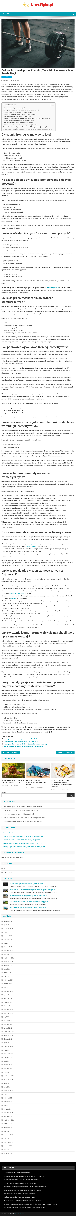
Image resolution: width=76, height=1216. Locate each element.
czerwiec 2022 (8, 1046)
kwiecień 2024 (8, 998)
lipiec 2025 (7, 969)
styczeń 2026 (8, 947)
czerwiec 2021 (8, 1090)
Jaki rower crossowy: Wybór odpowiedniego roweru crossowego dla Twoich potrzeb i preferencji (62, 783)
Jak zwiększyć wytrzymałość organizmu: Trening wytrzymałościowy (25, 1186)
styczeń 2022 (8, 1065)
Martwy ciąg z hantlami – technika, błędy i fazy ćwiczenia (21, 810)
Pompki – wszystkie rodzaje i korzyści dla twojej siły (20, 1183)
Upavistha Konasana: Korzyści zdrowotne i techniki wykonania (23, 821)
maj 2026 (7, 932)
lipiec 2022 (7, 1043)
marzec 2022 (8, 1057)
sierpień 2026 (8, 921)
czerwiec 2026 (8, 928)
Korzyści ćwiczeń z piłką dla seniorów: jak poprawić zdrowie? (22, 1200)
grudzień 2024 (8, 991)
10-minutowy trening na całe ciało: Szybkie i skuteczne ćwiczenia (13, 781)
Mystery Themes (19, 1214)
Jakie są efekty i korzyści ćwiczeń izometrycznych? (18, 112)
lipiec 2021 (7, 1087)
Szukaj (3, 792)
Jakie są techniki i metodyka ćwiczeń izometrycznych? (19, 120)
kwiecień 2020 (8, 1142)
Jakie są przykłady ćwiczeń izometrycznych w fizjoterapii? (20, 125)
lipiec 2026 (7, 925)
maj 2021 (7, 1094)
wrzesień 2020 (8, 1124)
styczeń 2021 (8, 1109)
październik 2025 (9, 958)
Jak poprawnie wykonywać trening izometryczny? (17, 116)
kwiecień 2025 (8, 980)
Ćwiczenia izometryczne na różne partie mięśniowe (18, 122)
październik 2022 (9, 1032)
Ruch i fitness (6, 77)
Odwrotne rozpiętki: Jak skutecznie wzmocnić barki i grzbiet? (23, 806)
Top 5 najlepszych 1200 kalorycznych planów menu (20, 1197)
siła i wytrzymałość (53, 288)
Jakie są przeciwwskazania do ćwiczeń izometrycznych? (20, 114)
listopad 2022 (8, 1028)
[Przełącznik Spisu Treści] (51, 105)
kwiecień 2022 (8, 1054)
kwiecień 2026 (8, 936)
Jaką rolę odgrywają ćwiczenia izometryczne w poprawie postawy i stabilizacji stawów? (29, 129)
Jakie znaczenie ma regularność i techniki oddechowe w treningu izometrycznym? (27, 118)
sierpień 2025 (8, 965)
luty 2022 (6, 1061)
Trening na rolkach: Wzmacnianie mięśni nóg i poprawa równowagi (25, 744)
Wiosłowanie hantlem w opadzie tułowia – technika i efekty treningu (25, 1207)
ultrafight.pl (15, 80)
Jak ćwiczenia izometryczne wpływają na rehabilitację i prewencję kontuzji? (26, 127)
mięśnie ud (13, 598)
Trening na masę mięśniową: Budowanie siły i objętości (21, 739)
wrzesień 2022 (8, 1035)
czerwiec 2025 (8, 973)
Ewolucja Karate (8, 833)
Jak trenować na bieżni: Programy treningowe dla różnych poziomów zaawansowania (30, 1204)
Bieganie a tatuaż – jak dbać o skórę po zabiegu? (19, 814)
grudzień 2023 (8, 1009)
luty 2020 (6, 1149)
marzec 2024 (8, 1002)
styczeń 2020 (8, 1153)
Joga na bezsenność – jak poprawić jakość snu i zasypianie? (28, 895)
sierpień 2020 (8, 1127)
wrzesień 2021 (8, 1079)
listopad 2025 (8, 954)
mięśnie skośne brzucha (17, 593)
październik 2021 (9, 1076)
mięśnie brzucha (34, 544)
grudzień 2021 (8, 1068)
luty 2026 (6, 943)
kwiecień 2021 (8, 1098)
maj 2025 (7, 976)
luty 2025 (6, 987)
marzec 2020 (8, 1146)
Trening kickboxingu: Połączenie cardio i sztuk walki (20, 741)
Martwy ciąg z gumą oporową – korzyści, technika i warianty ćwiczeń (24, 847)
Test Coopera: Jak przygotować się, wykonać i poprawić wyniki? (23, 836)
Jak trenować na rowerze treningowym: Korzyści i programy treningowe (32, 890)
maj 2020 (7, 1138)
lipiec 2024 (7, 995)
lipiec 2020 (7, 1131)
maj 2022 (7, 1050)
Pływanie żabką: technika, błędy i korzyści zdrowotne (26, 883)
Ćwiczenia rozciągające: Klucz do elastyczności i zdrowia (21, 1179)
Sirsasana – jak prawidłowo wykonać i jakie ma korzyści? (12, 752)
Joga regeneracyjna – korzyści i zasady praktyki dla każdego (22, 1190)
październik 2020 (9, 1120)
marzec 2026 (8, 939)
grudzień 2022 (8, 1024)
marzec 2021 (8, 1101)
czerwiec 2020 (8, 1135)
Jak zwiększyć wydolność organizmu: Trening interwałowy (28, 907)
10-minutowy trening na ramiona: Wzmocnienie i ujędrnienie (23, 746)
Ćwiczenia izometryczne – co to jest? (14, 108)
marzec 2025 (8, 984)
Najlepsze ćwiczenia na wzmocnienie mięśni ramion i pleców (36, 782)
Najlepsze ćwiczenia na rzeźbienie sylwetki (17, 1172)
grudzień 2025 (8, 950)
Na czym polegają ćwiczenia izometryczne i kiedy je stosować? (21, 110)
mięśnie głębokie (31, 546)
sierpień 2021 (8, 1083)
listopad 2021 (8, 1072)
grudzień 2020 (8, 1113)
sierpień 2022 (8, 1039)
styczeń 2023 (8, 1020)
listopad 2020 (8, 1116)
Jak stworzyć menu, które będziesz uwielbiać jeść (19, 1193)
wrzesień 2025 (8, 961)
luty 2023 (6, 1017)
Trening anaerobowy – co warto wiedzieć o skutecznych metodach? (25, 817)
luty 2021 (6, 1105)
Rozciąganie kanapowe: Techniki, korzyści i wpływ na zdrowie (22, 843)
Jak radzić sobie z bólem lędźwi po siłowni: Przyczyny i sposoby (66, 752)
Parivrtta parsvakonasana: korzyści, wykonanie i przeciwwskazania (24, 1176)
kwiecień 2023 (8, 1013)
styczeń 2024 (8, 1006)
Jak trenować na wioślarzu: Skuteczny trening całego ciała (21, 840)
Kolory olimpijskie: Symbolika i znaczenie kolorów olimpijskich (29, 902)
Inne (5, 868)
